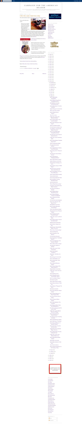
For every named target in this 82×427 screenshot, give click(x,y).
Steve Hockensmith (51, 395)
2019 (50, 66)
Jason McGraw (50, 380)
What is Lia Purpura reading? (55, 125)
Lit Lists (49, 35)
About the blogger (51, 26)
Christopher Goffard (51, 399)
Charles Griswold (51, 402)
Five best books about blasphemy (56, 200)
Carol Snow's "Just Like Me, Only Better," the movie (56, 186)
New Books (50, 36)
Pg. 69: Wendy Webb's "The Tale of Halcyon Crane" (55, 332)
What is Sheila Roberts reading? (55, 159)
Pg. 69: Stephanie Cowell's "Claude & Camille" (54, 214)
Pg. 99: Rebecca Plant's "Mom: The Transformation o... (55, 305)
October (51, 85)
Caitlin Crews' (33, 38)
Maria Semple (50, 390)
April (51, 95)
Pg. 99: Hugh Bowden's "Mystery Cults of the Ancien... (56, 148)
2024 (50, 57)
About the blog (50, 24)
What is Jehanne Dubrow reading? (56, 174)
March (51, 349)
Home (33, 73)
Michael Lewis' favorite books (55, 222)
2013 (50, 76)
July (51, 90)
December (52, 82)
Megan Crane (22, 55)
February (52, 351)
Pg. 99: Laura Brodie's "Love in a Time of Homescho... (55, 172)
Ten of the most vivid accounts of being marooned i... (56, 135)
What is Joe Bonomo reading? (55, 143)
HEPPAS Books (50, 37)
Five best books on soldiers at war (56, 127)
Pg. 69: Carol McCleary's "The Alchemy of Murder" (55, 241)
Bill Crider (50, 396)
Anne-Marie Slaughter (52, 405)
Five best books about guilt (55, 236)
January (51, 353)
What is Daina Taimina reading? (55, 281)
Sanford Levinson (51, 406)
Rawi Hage (50, 382)
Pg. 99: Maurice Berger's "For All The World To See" (55, 220)
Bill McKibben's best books (55, 204)
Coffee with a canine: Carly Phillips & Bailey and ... (55, 335)
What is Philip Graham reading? (55, 183)
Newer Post (22, 73)
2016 (50, 71)
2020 (50, 64)
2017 (50, 69)
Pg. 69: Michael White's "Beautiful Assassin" (54, 192)
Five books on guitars (54, 279)
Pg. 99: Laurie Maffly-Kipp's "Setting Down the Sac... (55, 132)
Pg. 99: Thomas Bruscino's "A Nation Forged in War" (55, 294)
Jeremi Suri (50, 412)
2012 (50, 77)
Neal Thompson (51, 409)
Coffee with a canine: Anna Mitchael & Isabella (55, 117)
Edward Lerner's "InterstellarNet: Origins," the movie (55, 227)
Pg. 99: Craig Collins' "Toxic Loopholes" (55, 261)
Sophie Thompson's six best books (56, 108)
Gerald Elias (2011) (51, 385)
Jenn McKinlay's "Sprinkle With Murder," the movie (55, 129)
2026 (50, 54)
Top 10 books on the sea (54, 344)
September (52, 87)
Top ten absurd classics (54, 176)
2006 (50, 360)
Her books (43, 57)
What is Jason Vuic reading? (55, 110)
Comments (51, 420)
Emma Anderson (51, 393)
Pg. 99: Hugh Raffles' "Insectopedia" (53, 98)
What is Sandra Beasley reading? (55, 319)
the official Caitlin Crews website (27, 61)
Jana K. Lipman (50, 389)
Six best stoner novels (54, 182)
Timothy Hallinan (51, 386)
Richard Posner (50, 411)
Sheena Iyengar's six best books (55, 257)
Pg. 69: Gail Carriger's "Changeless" (54, 252)
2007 (50, 358)
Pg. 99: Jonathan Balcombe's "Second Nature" (55, 207)
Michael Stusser (51, 401)
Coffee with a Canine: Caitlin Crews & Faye (38, 17)
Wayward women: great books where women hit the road (55, 169)
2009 (50, 355)
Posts (51, 418)
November (52, 84)
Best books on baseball (54, 288)
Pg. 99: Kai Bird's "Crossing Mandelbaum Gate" (55, 180)
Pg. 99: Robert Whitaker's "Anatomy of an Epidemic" (55, 195)
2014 (50, 74)
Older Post (44, 73)
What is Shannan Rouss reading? (55, 243)
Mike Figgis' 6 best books (54, 340)
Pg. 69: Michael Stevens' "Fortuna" (54, 113)
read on (34, 36)
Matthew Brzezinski (51, 403)
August (51, 89)
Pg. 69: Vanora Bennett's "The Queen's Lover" (55, 202)
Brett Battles (50, 387)
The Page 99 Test (51, 30)
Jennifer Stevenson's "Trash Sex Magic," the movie (55, 329)
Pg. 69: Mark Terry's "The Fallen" (56, 321)
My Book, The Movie (52, 29)
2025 (50, 56)
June (51, 92)
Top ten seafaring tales (54, 231)
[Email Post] (38, 68)
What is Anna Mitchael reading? (55, 209)
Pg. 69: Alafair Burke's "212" (55, 258)
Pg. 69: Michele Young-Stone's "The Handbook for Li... (55, 101)
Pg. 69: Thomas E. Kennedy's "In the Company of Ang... (55, 347)
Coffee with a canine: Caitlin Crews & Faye (55, 249)
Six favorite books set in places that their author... (55, 326)
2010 (50, 81)
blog (35, 61)
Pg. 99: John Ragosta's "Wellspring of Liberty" (54, 157)
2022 (50, 61)
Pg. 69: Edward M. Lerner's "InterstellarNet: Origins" (55, 276)
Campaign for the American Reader (41, 6)
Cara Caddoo (50, 379)
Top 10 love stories (53, 115)
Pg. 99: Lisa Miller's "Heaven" (55, 278)
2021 (50, 62)
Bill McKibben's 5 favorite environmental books (54, 103)
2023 (50, 59)
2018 (50, 67)
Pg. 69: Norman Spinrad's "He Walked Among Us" (55, 266)
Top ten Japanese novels (54, 273)
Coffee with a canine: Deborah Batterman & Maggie (55, 311)
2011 (50, 79)
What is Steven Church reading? (55, 230)
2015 (50, 72)
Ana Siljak (50, 392)
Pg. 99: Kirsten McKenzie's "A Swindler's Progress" (55, 323)
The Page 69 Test (51, 27)
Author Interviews (51, 32)
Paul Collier (50, 408)
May (51, 94)
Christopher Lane (51, 398)
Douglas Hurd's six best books (55, 268)
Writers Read (50, 33)
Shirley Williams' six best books (55, 161)
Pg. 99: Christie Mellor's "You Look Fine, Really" (55, 120)
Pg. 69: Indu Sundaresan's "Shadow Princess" (54, 314)
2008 (50, 356)
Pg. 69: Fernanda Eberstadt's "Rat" (56, 177)
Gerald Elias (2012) (51, 383)
